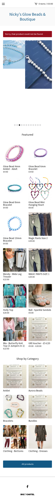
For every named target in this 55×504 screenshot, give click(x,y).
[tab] (14, 125)
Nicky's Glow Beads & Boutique (27, 17)
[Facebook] (27, 486)
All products (28, 464)
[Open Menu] (3, 3)
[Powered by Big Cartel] (27, 494)
